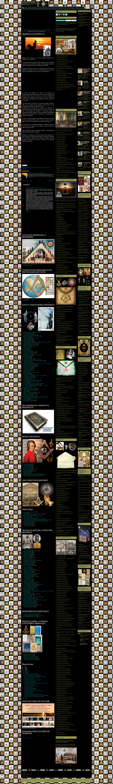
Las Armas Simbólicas (27, 581)
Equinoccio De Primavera (83, 299)
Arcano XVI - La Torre (82, 232)
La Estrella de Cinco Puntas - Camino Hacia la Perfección (34, 360)
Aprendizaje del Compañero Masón (30, 335)
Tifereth (80, 437)
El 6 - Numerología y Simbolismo (85, 500)
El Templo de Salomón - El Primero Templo (64, 61)
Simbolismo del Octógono (61, 691)
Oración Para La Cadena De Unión (29, 517)
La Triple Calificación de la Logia (62, 151)
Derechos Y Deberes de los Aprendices (63, 478)
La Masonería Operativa (27, 362)
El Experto (58, 216)
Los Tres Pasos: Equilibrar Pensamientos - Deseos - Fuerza (34, 385)
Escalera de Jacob (59, 602)
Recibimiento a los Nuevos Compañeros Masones (65, 426)
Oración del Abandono (27, 523)
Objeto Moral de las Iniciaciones (29, 390)
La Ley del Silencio (26, 361)
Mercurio (43, 30)
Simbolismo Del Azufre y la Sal (29, 600)
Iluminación (38, 30)
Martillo (57, 422)
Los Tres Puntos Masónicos (28, 386)
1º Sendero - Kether (82, 362)
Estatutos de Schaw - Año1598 (84, 611)
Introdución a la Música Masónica (29, 468)
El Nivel (57, 394)
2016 (24, 670)
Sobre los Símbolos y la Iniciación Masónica (31, 604)
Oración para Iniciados (27, 525)
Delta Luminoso (59, 560)
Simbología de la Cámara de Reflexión (63, 707)
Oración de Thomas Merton (28, 521)
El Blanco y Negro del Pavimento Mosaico (64, 134)
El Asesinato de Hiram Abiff (28, 557)
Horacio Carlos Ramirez (30, 187)
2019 (24, 666)
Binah (80, 377)
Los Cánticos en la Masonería (29, 470)
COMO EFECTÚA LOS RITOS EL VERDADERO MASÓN (65, 741)
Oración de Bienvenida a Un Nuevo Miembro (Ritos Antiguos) (34, 520)
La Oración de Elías (82, 418)
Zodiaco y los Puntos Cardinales (29, 605)
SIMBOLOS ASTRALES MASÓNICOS (31, 682)
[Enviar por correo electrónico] (22, 165)
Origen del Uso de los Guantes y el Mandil (31, 594)
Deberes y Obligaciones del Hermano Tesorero (65, 205)
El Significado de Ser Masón (28, 561)
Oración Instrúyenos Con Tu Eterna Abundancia (32, 515)
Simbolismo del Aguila (60, 675)
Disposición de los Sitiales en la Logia (63, 130)
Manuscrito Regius (82, 627)
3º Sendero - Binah (82, 366)
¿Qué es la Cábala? (82, 445)
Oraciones (25, 391)
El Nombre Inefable (60, 569)
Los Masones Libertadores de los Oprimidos (31, 384)
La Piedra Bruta (59, 509)
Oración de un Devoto (27, 522)
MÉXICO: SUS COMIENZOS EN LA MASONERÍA (84, 20)
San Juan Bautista (82, 323)
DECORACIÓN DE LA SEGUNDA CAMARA (32, 677)
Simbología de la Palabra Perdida (62, 709)
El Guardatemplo (59, 219)
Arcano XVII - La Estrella (83, 234)
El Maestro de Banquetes (61, 228)
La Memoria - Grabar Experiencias (29, 366)
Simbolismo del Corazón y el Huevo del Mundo (65, 682)
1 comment (36, 35)
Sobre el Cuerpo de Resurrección (29, 396)
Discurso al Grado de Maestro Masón (63, 311)
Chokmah (80, 380)
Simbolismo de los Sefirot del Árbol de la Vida (84, 435)
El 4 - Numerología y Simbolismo (85, 492)
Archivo (73, 20)
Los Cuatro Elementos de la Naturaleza (63, 615)
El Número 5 (58, 395)
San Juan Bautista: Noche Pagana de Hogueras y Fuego (84, 325)
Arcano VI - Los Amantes (83, 213)
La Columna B (59, 504)
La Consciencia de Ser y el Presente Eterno (31, 359)
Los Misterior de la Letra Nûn (61, 622)
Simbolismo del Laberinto (61, 688)
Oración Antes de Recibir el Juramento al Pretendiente (33, 513)
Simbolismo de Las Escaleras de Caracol (64, 433)
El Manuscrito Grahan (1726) (84, 604)
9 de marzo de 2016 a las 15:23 (41, 187)
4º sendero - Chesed (82, 368)
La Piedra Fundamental (27, 577)
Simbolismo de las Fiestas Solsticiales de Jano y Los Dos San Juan (84, 331)
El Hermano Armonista (27, 467)
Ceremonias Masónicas (27, 339)
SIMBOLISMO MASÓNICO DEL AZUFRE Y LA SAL (33, 690)
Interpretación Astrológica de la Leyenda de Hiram (84, 547)
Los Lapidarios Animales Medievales (63, 620)
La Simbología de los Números (84, 510)
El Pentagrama (59, 399)
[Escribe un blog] (24, 165)
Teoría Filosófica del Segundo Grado (63, 436)
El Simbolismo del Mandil (61, 592)
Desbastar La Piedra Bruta (61, 480)
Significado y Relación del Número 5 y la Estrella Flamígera (34, 599)
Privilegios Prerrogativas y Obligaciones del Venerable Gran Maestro (64, 340)
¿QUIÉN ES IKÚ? (83, 641)
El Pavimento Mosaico (60, 137)
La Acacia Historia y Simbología (62, 604)
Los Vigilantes (59, 263)
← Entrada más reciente (27, 180)
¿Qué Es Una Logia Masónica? (62, 176)
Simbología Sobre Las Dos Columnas (63, 705)
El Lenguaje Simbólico (60, 567)
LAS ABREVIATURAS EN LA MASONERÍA (31, 614)
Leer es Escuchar (26, 378)
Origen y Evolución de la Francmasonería (64, 84)
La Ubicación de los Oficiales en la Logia (64, 254)
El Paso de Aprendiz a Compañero (62, 397)
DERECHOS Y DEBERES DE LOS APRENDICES (32, 679)
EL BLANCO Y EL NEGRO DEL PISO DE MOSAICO (87, 152)
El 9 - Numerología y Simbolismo (85, 504)
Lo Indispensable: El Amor (28, 379)
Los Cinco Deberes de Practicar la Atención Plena (32, 383)
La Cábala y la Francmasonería (84, 405)
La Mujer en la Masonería (28, 367)
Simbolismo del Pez (60, 695)
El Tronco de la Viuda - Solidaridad (29, 351)
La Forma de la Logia (60, 148)
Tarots (80, 261)
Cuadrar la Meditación (27, 340)
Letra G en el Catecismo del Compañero (30, 659)
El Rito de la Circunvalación (61, 577)
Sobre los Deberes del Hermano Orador (63, 271)
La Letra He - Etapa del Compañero (63, 413)
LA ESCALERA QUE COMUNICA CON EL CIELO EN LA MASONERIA (36, 695)
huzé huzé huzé (26, 399)
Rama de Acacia (59, 342)
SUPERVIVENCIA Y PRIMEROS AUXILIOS (84, 644)
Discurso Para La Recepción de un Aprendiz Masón (66, 482)
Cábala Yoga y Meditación (83, 384)
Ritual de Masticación (60, 166)
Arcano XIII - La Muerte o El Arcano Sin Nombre (84, 225)
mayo (25, 697)
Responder (28, 211)
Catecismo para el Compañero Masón (30, 658)
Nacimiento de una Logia (61, 265)
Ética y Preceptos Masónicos (28, 401)
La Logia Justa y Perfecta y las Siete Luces (64, 248)
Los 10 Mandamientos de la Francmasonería (31, 380)
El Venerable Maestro (60, 245)
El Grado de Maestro (60, 316)
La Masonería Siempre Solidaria (29, 364)
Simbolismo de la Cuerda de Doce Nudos (64, 658)
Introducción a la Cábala (83, 397)
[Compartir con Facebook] (26, 165)
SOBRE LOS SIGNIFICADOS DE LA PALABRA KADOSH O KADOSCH (84, 13)
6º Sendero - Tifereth (82, 371)
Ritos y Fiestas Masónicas (83, 321)
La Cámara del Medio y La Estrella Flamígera (64, 408)
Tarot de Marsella (82, 260)
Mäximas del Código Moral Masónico (30, 389)
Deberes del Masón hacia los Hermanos (31, 343)
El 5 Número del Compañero (61, 390)
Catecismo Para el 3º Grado (28, 655)
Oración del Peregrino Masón (28, 524)
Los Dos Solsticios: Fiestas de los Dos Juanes (32, 584)
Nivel (57, 334)
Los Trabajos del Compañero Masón (63, 420)
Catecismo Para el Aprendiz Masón (30, 656)
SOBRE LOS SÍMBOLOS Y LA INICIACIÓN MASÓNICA (34, 696)
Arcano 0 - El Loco (82, 198)
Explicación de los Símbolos (61, 404)
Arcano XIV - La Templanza (84, 227)
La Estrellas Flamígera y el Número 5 (63, 411)
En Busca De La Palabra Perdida (29, 352)
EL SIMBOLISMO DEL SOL (29, 691)
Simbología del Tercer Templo (62, 711)
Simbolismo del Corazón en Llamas (63, 681)
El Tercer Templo (26, 349)
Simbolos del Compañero (61, 434)
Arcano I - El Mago (82, 200)
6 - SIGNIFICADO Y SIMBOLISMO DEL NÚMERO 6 (86, 122)
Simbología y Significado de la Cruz (63, 715)
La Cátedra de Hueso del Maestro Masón (64, 325)
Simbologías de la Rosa (61, 721)
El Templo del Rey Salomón (28, 564)
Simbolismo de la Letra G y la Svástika (63, 665)
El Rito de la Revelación (60, 579)
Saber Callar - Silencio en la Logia (29, 394)
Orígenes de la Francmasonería (62, 87)
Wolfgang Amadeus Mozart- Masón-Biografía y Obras (33, 474)
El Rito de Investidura (60, 490)
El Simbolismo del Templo (61, 59)
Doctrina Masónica (60, 214)
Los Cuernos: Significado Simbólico (63, 616)
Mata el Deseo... (26, 387)
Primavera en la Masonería (28, 595)
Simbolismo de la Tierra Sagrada (62, 672)
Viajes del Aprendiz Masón (61, 534)
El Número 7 (81, 509)
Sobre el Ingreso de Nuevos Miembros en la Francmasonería (34, 397)
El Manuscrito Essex (82, 602)
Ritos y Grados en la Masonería (62, 267)
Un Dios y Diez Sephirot (83, 439)
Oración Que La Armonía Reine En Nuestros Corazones (33, 518)
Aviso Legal (25, 775)
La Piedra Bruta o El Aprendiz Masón (63, 511)
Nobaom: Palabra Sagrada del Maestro (63, 336)
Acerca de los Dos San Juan (84, 291)
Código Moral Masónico (28, 341)
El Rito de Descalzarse (60, 572)
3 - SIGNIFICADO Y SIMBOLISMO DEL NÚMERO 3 (86, 142)
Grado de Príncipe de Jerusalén (29, 264)
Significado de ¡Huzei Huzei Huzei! (29, 598)
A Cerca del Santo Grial (60, 556)
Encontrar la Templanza (27, 353)
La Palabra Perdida (59, 609)
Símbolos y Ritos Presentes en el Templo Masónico (66, 172)
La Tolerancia (25, 371)
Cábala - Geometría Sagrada (84, 382)
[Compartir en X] (25, 165)
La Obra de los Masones (28, 368)
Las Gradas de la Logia (60, 153)
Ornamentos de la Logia (61, 160)
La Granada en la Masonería (28, 575)
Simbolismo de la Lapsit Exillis (62, 663)
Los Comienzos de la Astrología (85, 557)
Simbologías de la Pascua (61, 719)
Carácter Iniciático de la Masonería (29, 338)
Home (23, 7)
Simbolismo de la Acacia (61, 654)
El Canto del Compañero (28, 465)
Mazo (57, 516)
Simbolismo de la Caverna (61, 656)
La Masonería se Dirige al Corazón (29, 365)
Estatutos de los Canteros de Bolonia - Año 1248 (84, 615)
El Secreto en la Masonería (28, 346)
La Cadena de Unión (27, 357)
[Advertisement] (38, 19)
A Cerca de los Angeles (27, 549)
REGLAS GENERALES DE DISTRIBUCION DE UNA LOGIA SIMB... (36, 683)
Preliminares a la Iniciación (61, 522)
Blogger (70, 764)
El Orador (58, 236)
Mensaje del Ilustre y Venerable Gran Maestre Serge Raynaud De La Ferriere (37, 591)
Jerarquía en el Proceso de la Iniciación (30, 570)
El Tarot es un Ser (82, 244)
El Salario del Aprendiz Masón (62, 492)
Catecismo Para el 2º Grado (28, 654)
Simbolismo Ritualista (60, 648)
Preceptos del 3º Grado (60, 337)
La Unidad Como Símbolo (28, 580)
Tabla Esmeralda (59, 732)
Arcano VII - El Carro (82, 215)
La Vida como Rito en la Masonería (30, 372)
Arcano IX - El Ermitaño (83, 208)
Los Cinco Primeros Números (84, 513)
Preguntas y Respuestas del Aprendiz (63, 520)
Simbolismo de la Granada (61, 661)
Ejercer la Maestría (59, 313)
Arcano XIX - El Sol (82, 229)
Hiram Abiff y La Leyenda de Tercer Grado (64, 321)
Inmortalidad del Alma (27, 355)
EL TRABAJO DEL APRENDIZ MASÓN (31, 685)
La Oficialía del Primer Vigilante (62, 252)
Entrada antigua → (51, 180)
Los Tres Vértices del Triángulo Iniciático (64, 625)
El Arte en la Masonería (27, 556)
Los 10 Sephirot (81, 425)
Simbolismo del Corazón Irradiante (63, 679)
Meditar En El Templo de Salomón (29, 388)
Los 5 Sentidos (26, 382)
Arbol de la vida (81, 375)
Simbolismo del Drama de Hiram (62, 344)
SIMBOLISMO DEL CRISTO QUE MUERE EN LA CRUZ (84, 23)
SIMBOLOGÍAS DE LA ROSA (86, 102)
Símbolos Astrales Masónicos (62, 726)
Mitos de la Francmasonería (61, 82)
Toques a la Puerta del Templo (62, 175)
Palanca (57, 424)
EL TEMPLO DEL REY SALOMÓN (30, 689)
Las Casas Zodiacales (83, 553)
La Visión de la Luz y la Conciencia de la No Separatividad (34, 375)
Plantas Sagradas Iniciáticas (84, 317)
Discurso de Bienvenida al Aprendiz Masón (64, 484)
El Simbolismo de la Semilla (61, 585)
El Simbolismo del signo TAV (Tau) (62, 599)
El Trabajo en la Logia (27, 350)
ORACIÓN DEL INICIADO (28, 693)
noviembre (26, 671)
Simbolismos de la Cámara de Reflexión (64, 702)
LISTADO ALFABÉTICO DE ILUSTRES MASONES (32, 613)
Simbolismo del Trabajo (61, 700)
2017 (24, 669)
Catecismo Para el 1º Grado (28, 653)
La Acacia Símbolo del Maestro (62, 323)
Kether (80, 399)
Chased (80, 378)
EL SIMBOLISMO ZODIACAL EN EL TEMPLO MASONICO (33, 615)
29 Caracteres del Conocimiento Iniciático (31, 332)
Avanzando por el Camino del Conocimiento (31, 336)
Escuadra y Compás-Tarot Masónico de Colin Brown (83, 250)
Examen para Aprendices (61, 500)
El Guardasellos (59, 217)
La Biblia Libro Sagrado (27, 571)
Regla (57, 429)
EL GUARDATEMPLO (87, 162)
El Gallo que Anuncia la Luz (31, 30)
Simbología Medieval (60, 704)
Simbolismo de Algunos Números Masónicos (83, 518)
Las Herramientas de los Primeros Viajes (64, 513)
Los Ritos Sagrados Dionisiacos (29, 586)
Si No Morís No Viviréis (27, 395)
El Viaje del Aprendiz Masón (61, 499)
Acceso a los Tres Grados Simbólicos (63, 198)
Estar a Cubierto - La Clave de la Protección (31, 354)
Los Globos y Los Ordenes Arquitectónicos (64, 618)
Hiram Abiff (58, 70)
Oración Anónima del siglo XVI (29, 514)
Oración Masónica (26, 516)
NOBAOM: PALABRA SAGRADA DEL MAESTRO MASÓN (87, 92)
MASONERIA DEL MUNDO (28, 2)
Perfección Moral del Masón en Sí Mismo (31, 392)
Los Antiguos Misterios (60, 80)
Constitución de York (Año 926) (84, 595)
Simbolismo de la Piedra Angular (62, 668)
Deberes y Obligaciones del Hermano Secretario (65, 203)
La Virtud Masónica (27, 373)
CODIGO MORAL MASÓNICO (29, 684)
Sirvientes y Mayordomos (61, 269)
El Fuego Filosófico (27, 558)
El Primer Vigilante (59, 238)
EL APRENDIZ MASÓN (28, 687)
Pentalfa (58, 627)
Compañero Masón (60, 384)
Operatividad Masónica (27, 593)
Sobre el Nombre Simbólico (28, 602)
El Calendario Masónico (60, 57)
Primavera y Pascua (27, 596)
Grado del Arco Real (27, 265)
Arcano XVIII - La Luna (83, 236)
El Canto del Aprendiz (27, 464)
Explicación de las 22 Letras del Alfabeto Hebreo (84, 395)
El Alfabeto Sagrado (82, 390)
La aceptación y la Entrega (28, 376)
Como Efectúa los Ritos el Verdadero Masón (64, 558)
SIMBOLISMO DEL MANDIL (29, 678)
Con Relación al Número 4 (83, 478)
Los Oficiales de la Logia (61, 260)
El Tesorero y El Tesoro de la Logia (62, 243)
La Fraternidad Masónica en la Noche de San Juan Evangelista (84, 305)
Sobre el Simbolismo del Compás (62, 722)
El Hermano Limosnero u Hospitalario (63, 224)
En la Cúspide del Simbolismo (62, 600)
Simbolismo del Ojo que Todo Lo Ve (63, 693)
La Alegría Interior (26, 356)
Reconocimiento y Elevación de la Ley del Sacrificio (66, 629)
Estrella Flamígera (59, 143)
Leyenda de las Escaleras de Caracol (30, 582)
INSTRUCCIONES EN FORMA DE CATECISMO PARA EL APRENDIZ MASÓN (87, 70)
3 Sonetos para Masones (28, 333)
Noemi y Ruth (25, 592)
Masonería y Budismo (27, 589)
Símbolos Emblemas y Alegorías (62, 728)
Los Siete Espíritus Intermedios (84, 427)
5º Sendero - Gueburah (83, 370)
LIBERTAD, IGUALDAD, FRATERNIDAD (31, 673)
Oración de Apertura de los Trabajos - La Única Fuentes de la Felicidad (36, 519)
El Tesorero (58, 241)
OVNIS (81, 633)
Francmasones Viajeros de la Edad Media (64, 68)
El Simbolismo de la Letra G (28, 562)
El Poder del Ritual (26, 345)
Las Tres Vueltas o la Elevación (29, 377)
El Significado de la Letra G (61, 581)
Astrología (81, 544)
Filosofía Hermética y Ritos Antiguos (63, 66)
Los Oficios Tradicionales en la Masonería (64, 262)
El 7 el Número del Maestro (84, 502)
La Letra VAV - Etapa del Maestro (62, 327)
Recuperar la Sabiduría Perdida (29, 393)
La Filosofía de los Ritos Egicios (29, 574)
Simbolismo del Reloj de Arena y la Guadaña (64, 698)
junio (25, 672)
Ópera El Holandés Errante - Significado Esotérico (32, 475)
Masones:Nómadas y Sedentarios (29, 590)
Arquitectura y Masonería (28, 552)
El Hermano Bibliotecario (61, 223)
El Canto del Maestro (27, 466)
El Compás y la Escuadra (61, 563)
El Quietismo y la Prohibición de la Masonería (31, 560)
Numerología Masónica (83, 515)
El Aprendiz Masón (27, 555)
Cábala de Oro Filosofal (83, 385)
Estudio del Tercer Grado (61, 64)
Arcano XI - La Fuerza (83, 221)
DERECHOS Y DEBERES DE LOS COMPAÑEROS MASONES (35, 676)
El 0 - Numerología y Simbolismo (85, 481)
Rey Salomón (58, 89)
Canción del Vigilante (27, 463)
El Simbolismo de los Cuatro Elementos (63, 588)
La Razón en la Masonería (28, 370)
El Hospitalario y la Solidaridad (62, 226)
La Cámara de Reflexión (60, 146)
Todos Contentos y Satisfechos (29, 398)
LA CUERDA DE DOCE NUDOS (29, 681)
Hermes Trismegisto (27, 568)
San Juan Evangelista (83, 328)
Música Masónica (26, 471)
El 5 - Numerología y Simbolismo (85, 495)
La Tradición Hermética (27, 579)
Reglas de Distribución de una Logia (63, 162)
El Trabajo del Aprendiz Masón (29, 565)
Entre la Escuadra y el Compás (62, 401)
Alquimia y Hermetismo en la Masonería (30, 550)
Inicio (40, 180)
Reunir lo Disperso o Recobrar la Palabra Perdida (32, 597)
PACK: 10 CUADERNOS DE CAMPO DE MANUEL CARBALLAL (84, 635)
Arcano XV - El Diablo (83, 231)
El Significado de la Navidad (84, 297)
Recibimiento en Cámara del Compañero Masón (65, 427)
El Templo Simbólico (60, 141)
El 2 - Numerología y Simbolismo (85, 487)
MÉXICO (24, 300)
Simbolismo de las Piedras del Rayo (30, 601)
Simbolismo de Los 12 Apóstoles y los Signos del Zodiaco (84, 561)
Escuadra (58, 320)
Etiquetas (68, 20)
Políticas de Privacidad (27, 774)
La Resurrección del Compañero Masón (63, 418)
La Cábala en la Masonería (28, 572)
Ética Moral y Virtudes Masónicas (29, 400)
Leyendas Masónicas (60, 78)
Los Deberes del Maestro (61, 332)
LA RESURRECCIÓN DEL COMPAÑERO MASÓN (33, 675)
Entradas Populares (60, 20)
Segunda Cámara (59, 431)
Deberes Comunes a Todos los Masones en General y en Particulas (36, 342)
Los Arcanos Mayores (83, 255)
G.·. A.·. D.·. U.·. (26, 566)
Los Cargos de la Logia (60, 157)
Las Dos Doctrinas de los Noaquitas (63, 77)
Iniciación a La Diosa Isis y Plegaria (30, 512)
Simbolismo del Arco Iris (61, 677)
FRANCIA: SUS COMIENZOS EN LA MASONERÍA (84, 17)
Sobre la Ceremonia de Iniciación (29, 603)
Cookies (24, 772)
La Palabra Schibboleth (60, 415)
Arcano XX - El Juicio (82, 238)
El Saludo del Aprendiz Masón (62, 493)
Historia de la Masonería (61, 71)
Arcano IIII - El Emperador (83, 206)
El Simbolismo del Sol (27, 563)
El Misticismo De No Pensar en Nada (30, 344)
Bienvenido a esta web (27, 553)
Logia (57, 155)
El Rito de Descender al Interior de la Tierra (64, 574)
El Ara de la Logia (59, 132)
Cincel (57, 382)
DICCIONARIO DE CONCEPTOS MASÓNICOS (31, 616)
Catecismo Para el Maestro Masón (29, 657)
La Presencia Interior (27, 369)
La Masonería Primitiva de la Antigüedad (64, 73)
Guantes (58, 502)
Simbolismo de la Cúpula (61, 659)
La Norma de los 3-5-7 (60, 150)
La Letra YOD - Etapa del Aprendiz (62, 507)
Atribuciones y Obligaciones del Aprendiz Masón (65, 470)
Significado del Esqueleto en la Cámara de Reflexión (66, 641)
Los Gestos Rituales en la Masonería (30, 585)
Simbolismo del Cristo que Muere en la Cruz (64, 684)
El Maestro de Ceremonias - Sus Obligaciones (65, 231)
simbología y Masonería (61, 734)
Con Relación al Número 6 (83, 479)
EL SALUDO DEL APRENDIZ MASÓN (86, 112)
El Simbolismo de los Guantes (62, 590)
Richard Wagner (26, 472)
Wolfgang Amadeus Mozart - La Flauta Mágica (32, 473)
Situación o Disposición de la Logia (63, 170)
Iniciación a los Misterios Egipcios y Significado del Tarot (84, 252)
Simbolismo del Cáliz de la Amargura (63, 525)
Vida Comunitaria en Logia (61, 272)
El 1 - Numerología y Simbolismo (85, 484)
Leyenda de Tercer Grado (61, 330)
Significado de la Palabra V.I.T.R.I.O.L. (63, 637)
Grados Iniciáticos (59, 247)
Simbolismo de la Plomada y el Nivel (63, 670)
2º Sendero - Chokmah (83, 364)
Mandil (57, 515)
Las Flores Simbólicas (60, 611)
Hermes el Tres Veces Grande (29, 569)
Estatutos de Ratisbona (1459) (84, 608)
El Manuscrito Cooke (82, 600)
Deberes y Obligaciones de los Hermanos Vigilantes (66, 200)
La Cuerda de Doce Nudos (61, 144)
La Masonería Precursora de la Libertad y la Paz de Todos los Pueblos (36, 363)
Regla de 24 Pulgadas (60, 523)
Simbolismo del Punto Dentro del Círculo (64, 697)
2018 (24, 667)
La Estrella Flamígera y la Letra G (62, 410)
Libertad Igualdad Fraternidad (29, 583)
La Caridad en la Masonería (28, 358)
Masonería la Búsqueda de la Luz (29, 588)
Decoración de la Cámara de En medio (63, 128)
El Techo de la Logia (60, 139)
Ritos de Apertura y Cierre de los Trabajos (64, 164)
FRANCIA (25, 299)
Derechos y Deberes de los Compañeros (64, 386)
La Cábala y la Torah (82, 408)
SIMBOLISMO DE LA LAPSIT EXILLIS (87, 133)
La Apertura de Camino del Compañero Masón (65, 406)
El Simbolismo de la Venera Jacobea (63, 586)
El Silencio (25, 348)
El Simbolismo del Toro (60, 597)
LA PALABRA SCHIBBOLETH (86, 82)
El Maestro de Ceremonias (61, 230)
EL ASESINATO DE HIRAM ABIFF (30, 688)
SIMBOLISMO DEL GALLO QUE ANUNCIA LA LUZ (33, 34)
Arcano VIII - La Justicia (83, 216)
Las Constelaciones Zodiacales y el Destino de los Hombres (84, 556)
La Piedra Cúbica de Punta (61, 417)
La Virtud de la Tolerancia (28, 374)
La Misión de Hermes (83, 551)
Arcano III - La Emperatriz (83, 205)
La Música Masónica (27, 469)
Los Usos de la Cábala (83, 430)
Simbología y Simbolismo (61, 717)
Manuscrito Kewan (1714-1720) (84, 625)
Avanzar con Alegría (27, 337)
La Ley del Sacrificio (60, 606)
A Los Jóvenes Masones (28, 334)
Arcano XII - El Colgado (83, 223)
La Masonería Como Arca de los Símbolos (64, 608)
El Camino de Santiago (60, 562)
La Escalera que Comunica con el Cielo (30, 573)
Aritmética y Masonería (27, 551)
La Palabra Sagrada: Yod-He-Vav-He (30, 576)
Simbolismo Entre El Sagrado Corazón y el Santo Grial (66, 645)
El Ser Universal (26, 347)
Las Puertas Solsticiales (83, 310)
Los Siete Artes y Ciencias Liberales (63, 623)
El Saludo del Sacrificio (60, 495)
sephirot (80, 443)
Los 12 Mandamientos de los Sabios (30, 381)
